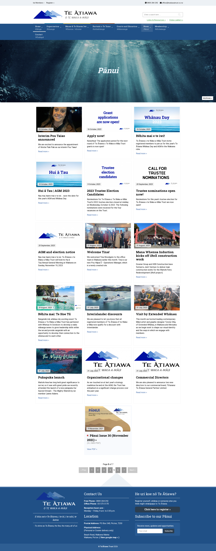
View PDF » (92, 449)
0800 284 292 (152, 3)
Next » (133, 470)
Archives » (207, 98)
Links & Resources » (156, 20)
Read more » (43, 151)
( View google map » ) (109, 537)
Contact (39, 35)
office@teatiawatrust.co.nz (172, 3)
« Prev (83, 470)
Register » (50, 3)
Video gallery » (176, 20)
